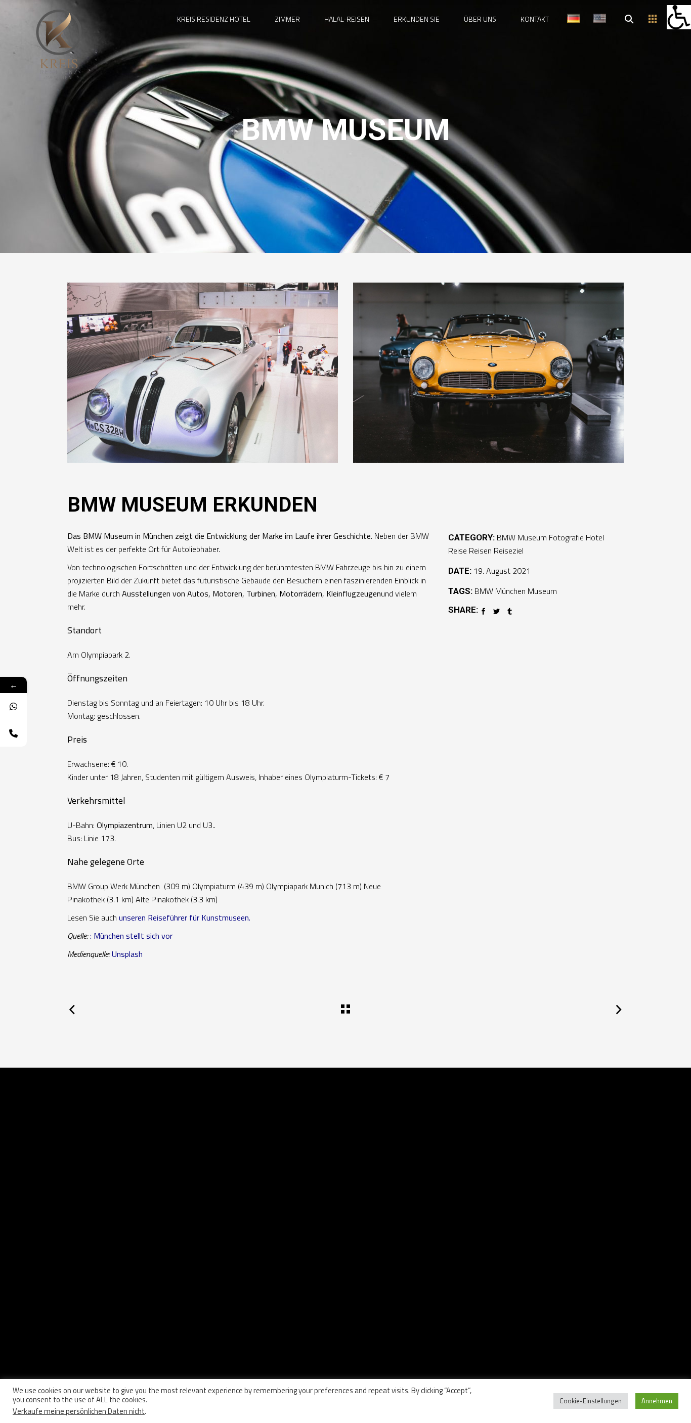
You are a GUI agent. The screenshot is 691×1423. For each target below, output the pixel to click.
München (510, 591)
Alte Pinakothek (162, 899)
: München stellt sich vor (131, 936)
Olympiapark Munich (299, 886)
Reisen (480, 550)
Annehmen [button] (656, 1401)
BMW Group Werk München (114, 886)
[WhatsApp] (13, 706)
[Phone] (13, 733)
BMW (483, 591)
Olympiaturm (214, 886)
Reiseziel (509, 550)
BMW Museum (522, 537)
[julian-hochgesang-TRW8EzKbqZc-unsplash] (488, 373)
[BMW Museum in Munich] (202, 373)
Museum (542, 591)
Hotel (595, 537)
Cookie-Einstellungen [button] (590, 1401)
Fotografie (566, 537)
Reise (457, 550)
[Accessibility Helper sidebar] (679, 17)
